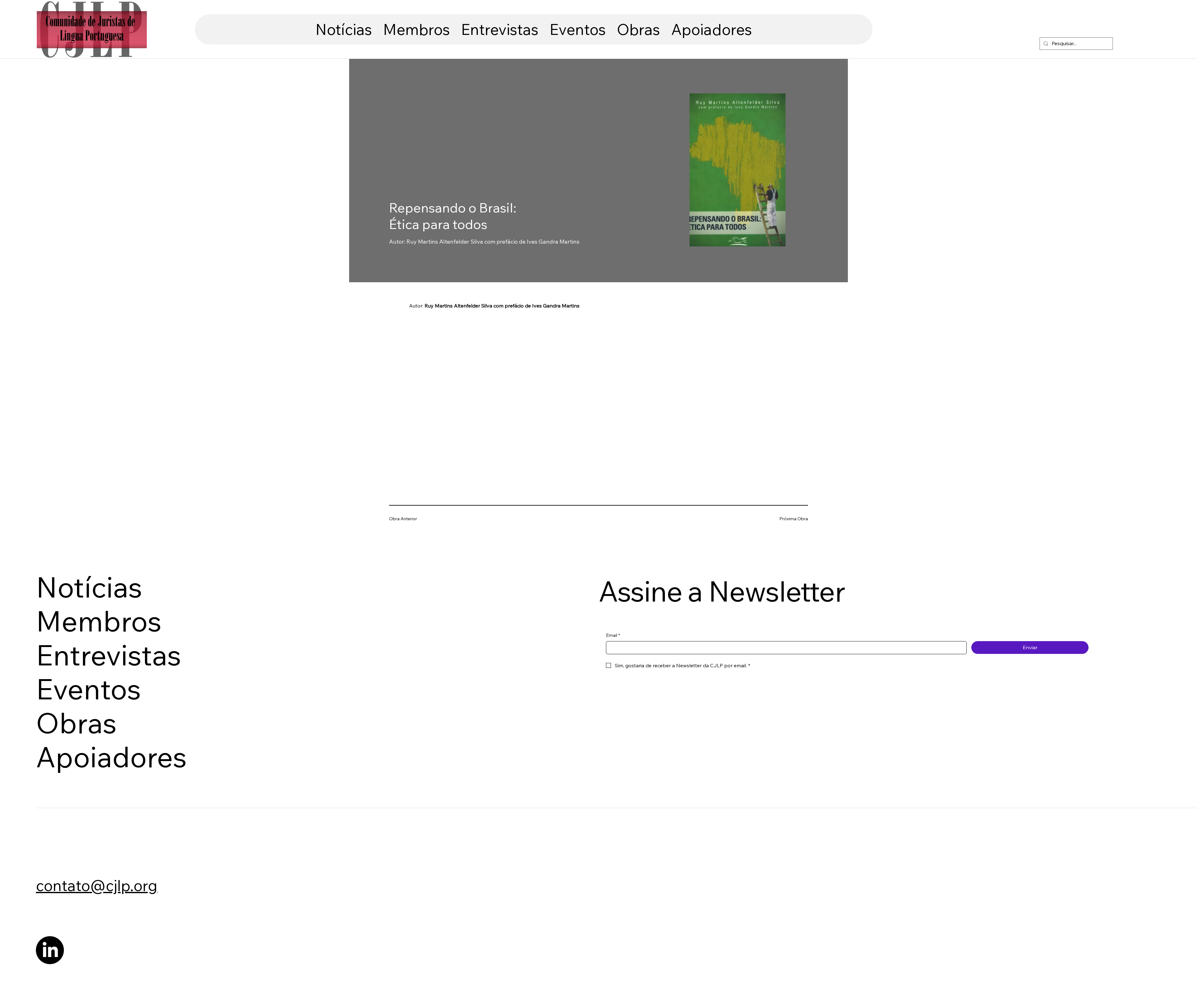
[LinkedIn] (50, 950)
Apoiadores (111, 757)
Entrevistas (108, 655)
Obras (76, 723)
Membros (98, 621)
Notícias (89, 587)
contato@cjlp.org (96, 885)
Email (613, 635)
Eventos (88, 689)
